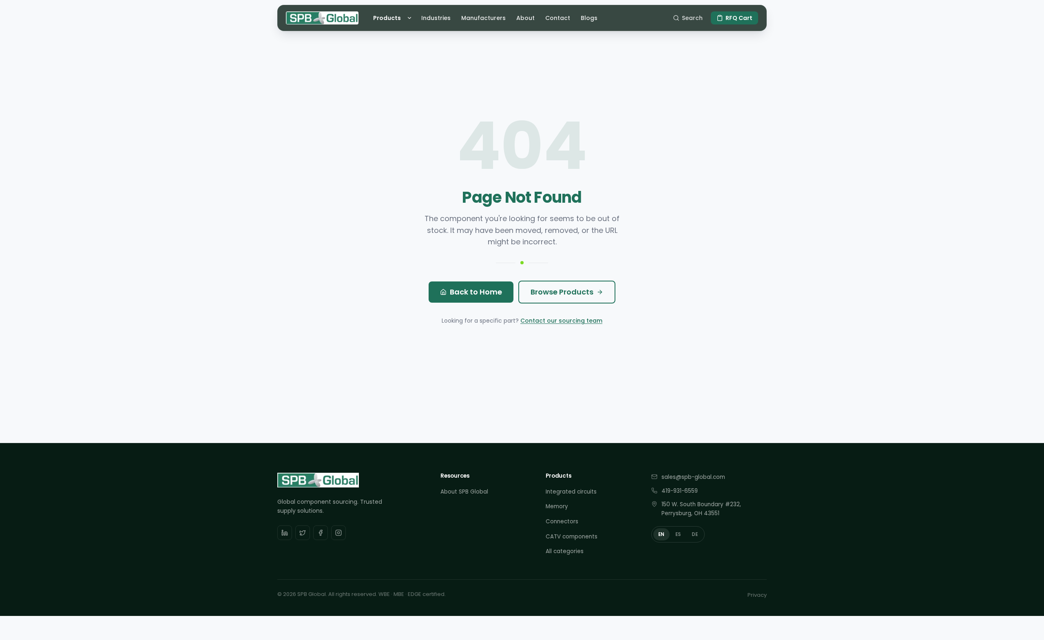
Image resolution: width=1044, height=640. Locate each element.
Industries (436, 18)
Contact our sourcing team (561, 321)
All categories (565, 551)
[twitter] (302, 532)
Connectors (562, 521)
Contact (557, 18)
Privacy (757, 595)
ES (678, 534)
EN (661, 534)
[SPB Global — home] (322, 17)
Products (387, 18)
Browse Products (562, 292)
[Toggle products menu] (411, 18)
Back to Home (476, 292)
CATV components (571, 536)
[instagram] (338, 532)
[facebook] (320, 532)
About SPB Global (464, 492)
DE (695, 534)
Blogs (589, 18)
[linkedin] (284, 532)
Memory (557, 506)
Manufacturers (483, 18)
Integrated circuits (571, 492)
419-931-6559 (679, 491)
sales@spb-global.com (693, 477)
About (525, 18)
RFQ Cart (738, 18)
